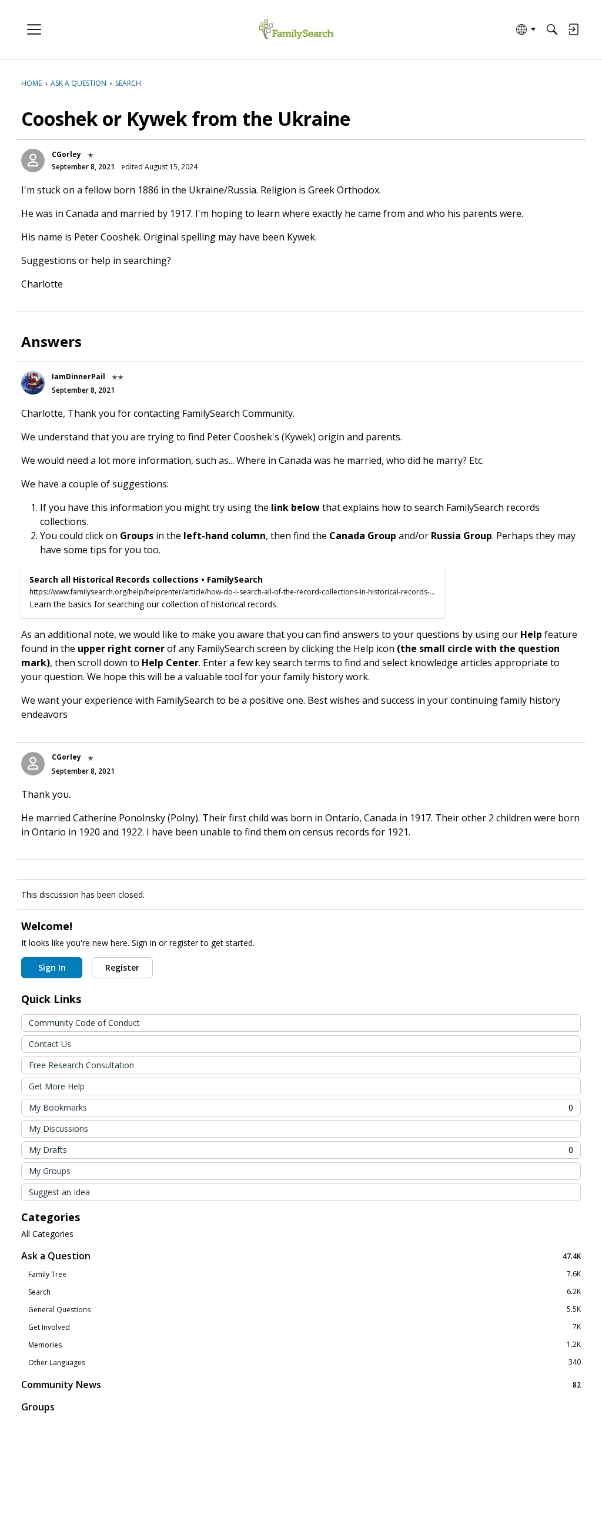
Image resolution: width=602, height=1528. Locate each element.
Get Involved (304, 1327)
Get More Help (57, 1086)
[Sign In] (573, 29)
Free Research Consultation (81, 1065)
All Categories (47, 1234)
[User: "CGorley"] (33, 160)
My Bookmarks (301, 1107)
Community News (301, 1384)
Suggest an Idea (59, 1192)
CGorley (66, 154)
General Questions (304, 1309)
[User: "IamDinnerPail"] (33, 382)
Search (304, 1291)
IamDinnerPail (78, 377)
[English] (296, 29)
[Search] (552, 29)
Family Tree (304, 1274)
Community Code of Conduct (84, 1022)
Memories (304, 1344)
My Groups (50, 1170)
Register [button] (122, 967)
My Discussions (58, 1128)
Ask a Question (301, 1255)
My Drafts (301, 1149)
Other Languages (304, 1362)
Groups (38, 1407)
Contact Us (50, 1043)
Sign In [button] (52, 967)
